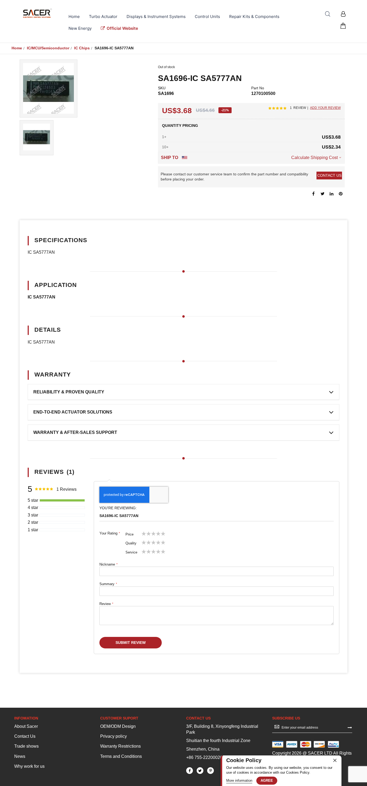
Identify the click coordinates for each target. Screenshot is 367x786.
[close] (335, 760)
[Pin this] (340, 193)
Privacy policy (113, 736)
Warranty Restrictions (120, 746)
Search (327, 14)
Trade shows (26, 746)
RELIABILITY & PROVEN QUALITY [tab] (68, 392)
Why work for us (29, 766)
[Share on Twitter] (322, 193)
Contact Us (24, 736)
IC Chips (82, 48)
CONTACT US (329, 175)
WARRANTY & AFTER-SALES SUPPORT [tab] (75, 432)
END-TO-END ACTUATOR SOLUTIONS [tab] (72, 412)
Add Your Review (325, 108)
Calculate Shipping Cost (314, 157)
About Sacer (26, 726)
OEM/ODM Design (118, 726)
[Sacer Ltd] (37, 13)
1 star (33, 529)
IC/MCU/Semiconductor (48, 48)
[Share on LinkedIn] (331, 193)
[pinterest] (210, 770)
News (19, 756)
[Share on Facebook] (313, 193)
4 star (33, 507)
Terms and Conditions (121, 756)
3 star (33, 515)
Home (17, 48)
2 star (33, 522)
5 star (33, 500)
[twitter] (200, 770)
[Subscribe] (350, 727)
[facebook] (189, 770)
